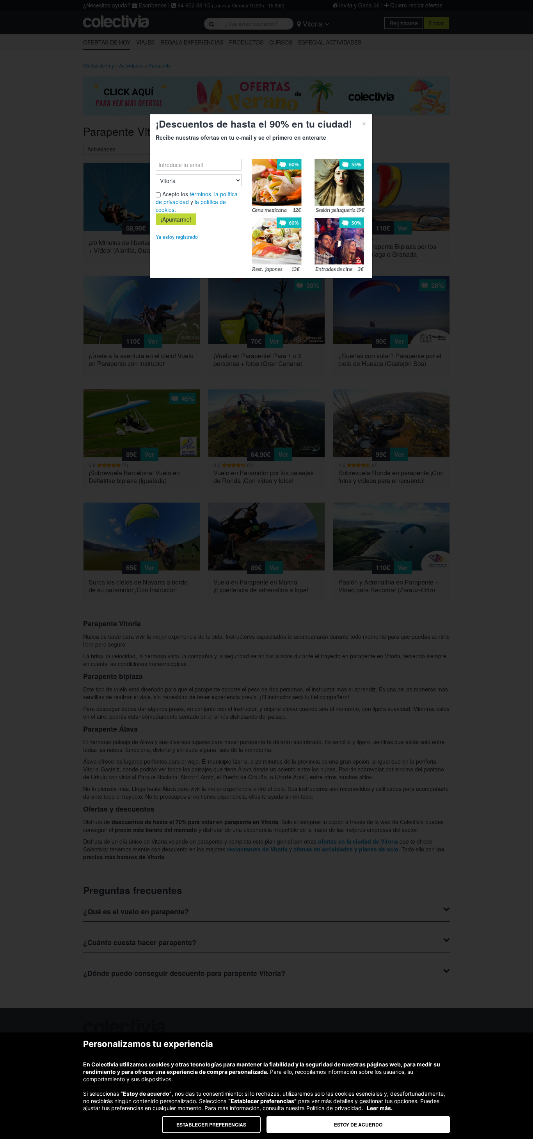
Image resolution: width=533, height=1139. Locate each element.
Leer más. (380, 1108)
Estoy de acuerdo (358, 1124)
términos (200, 194)
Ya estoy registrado (177, 236)
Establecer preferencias (211, 1124)
